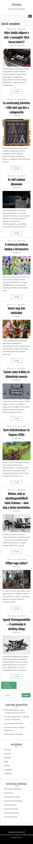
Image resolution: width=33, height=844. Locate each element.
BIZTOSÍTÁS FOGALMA (12, 797)
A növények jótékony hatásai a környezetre (16, 246)
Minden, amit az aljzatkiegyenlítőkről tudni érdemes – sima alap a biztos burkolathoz (16, 500)
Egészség (7, 757)
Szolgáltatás (12, 45)
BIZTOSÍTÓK (8, 793)
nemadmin (22, 29)
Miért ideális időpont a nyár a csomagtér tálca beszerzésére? (16, 37)
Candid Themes (16, 837)
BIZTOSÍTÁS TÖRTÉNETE (12, 789)
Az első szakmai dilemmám (16, 181)
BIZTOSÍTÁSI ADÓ (10, 805)
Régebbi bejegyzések (7, 685)
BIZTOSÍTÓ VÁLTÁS (10, 817)
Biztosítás (16, 4)
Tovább (16, 91)
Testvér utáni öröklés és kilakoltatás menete (16, 374)
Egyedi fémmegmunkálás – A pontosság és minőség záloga (16, 624)
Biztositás (7, 753)
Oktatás (6, 765)
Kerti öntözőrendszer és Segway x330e (16, 432)
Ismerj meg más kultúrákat (16, 310)
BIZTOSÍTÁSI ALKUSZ (11, 813)
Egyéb (6, 761)
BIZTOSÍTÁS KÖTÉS (10, 809)
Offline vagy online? (17, 563)
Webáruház (21, 45)
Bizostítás (7, 749)
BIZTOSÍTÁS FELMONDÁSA (13, 801)
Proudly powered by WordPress (10, 835)
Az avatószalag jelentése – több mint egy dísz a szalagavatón (16, 107)
